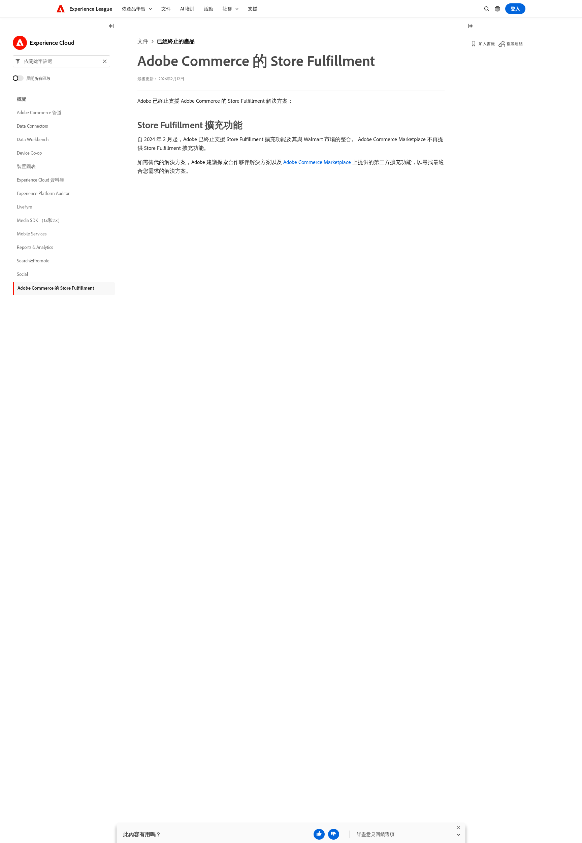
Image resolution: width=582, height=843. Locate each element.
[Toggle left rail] (111, 26)
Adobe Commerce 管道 (39, 112)
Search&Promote (33, 261)
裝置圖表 (26, 166)
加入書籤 (487, 43)
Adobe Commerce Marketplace (317, 162)
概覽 (21, 99)
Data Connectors (32, 126)
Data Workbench (33, 139)
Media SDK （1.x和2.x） (39, 220)
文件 (142, 41)
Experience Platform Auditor (43, 193)
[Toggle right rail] (470, 26)
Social (22, 274)
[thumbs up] (319, 834)
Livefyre (24, 207)
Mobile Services (31, 234)
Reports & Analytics (35, 247)
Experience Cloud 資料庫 (40, 180)
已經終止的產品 (176, 41)
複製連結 (515, 43)
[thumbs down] (333, 834)
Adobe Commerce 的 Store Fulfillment (56, 288)
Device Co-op (29, 153)
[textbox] (61, 61)
